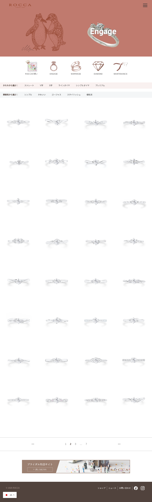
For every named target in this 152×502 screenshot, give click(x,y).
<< (32, 444)
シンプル (28, 95)
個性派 (89, 95)
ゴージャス (56, 95)
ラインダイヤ (64, 85)
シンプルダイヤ (82, 85)
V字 (41, 85)
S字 (50, 85)
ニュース (112, 488)
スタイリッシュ (74, 95)
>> (119, 444)
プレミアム (100, 85)
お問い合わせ (125, 488)
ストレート (29, 85)
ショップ (101, 488)
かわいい (42, 95)
